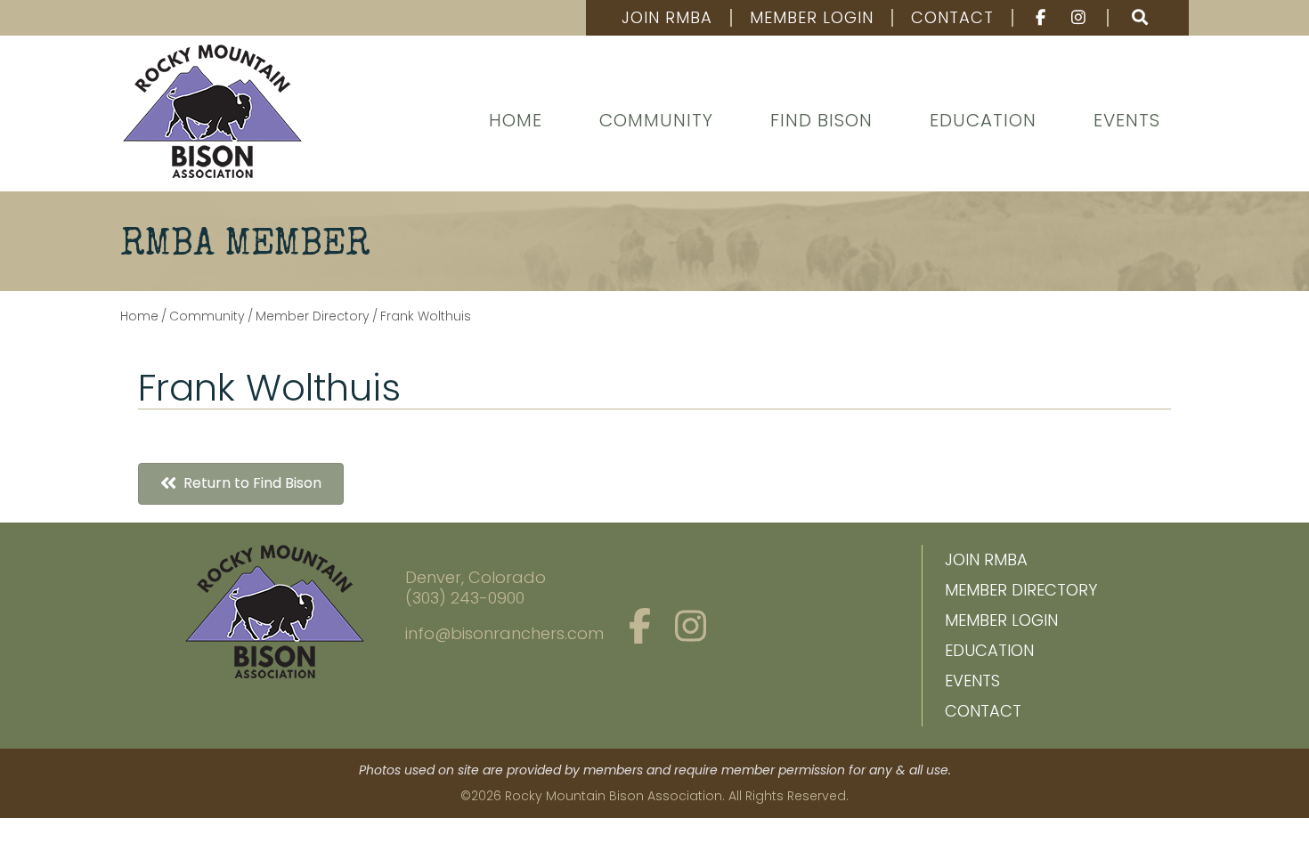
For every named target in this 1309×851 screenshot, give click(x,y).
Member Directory (1021, 590)
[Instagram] (1081, 18)
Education (983, 120)
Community (656, 120)
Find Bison (821, 120)
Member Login (812, 18)
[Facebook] (1032, 18)
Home (515, 120)
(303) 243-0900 (464, 598)
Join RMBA (667, 18)
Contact (952, 18)
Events (1127, 120)
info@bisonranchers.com (504, 633)
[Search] (1140, 18)
